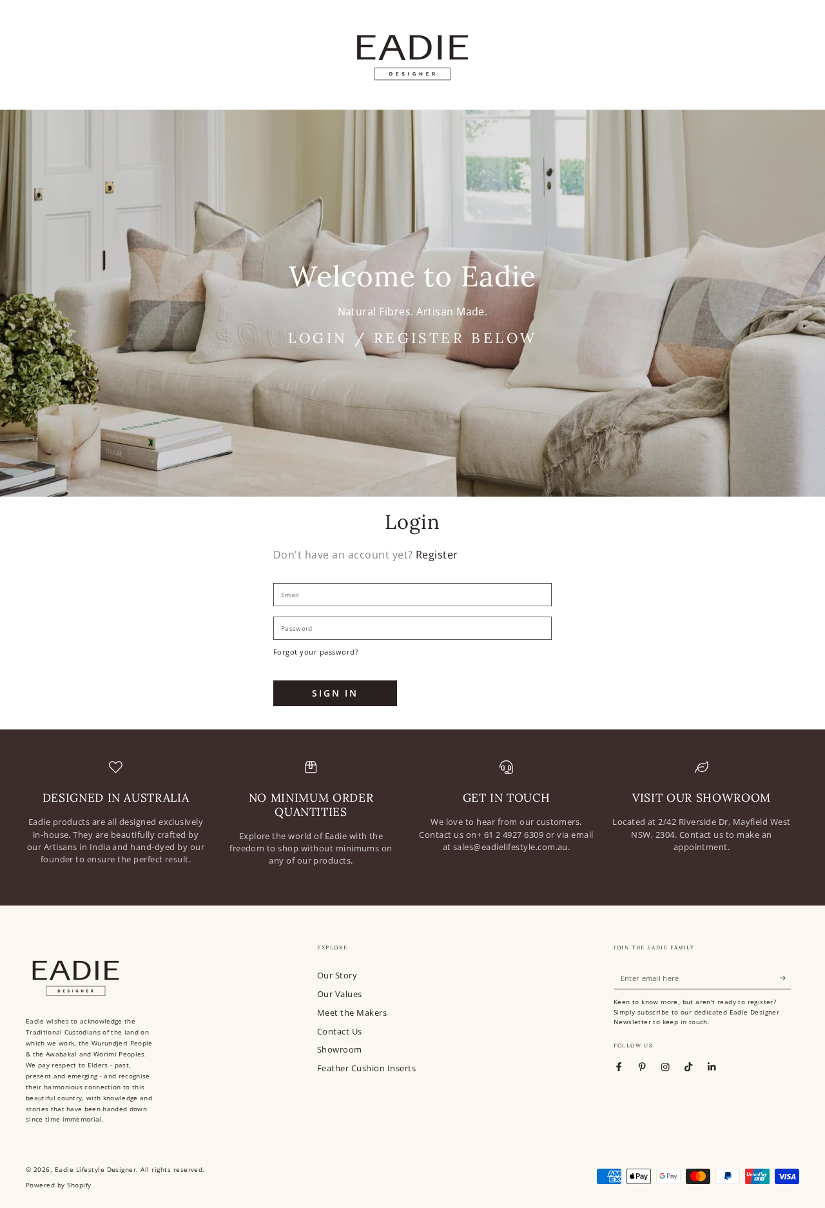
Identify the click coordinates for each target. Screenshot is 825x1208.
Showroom (339, 1049)
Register (437, 555)
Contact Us (339, 1031)
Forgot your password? (315, 652)
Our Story (337, 975)
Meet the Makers (352, 1012)
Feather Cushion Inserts (366, 1068)
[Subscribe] (785, 977)
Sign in (335, 693)
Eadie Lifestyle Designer (96, 1169)
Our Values (339, 994)
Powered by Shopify (59, 1185)
